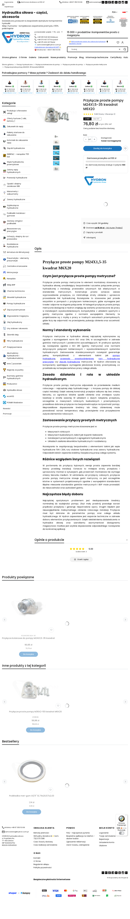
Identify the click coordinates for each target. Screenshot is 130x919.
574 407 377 (26, 91)
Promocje (7, 413)
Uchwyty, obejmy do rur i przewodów (18, 237)
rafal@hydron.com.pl (41, 93)
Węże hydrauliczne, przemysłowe (15, 163)
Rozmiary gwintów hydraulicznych (15, 377)
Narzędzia (11, 278)
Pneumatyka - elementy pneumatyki (18, 259)
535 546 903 (10, 91)
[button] (125, 49)
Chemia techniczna (16, 291)
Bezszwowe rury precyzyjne (14, 229)
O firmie (37, 861)
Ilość (85, 135)
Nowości (6, 408)
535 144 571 (58, 91)
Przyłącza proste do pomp (73, 64)
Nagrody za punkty (15, 370)
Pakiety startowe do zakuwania (16, 133)
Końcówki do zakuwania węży (17, 141)
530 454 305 (121, 91)
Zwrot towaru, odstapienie (77, 845)
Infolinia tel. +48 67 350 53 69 (48, 50)
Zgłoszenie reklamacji (75, 841)
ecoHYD (10, 396)
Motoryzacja (12, 272)
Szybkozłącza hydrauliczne (13, 206)
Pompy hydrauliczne (24, 64)
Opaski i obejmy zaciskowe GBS (14, 184)
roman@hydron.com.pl (105, 93)
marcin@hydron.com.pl (120, 93)
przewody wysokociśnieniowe (77, 358)
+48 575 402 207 (43, 42)
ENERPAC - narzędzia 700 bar (18, 155)
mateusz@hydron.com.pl (9, 93)
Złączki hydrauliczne (16, 148)
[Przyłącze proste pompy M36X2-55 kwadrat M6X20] (35, 690)
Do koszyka (28, 654)
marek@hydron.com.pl (57, 93)
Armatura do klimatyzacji (18, 252)
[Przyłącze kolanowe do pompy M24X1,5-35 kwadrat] (28, 608)
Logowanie (104, 833)
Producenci (12, 384)
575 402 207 (42, 91)
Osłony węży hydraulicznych (13, 171)
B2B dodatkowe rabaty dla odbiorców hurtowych (88, 42)
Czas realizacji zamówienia (45, 845)
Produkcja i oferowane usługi (17, 112)
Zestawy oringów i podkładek (15, 222)
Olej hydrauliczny (14, 322)
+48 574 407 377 (43, 39)
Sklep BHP (11, 285)
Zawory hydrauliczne (16, 199)
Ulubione (103, 845)
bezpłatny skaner (75, 44)
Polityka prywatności (43, 867)
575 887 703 (105, 91)
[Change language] (125, 12)
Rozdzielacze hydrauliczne (12, 245)
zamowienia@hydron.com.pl (49, 44)
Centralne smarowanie (17, 266)
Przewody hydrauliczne (17, 177)
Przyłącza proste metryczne (96, 64)
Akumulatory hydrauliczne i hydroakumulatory (15, 355)
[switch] (121, 833)
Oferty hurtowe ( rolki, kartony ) (16, 119)
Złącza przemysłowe (16, 309)
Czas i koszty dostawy (43, 841)
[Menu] (125, 815)
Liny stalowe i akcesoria (17, 328)
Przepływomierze (14, 347)
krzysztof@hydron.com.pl (25, 93)
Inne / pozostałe (14, 363)
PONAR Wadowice (15, 402)
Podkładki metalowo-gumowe (16, 214)
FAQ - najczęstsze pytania (78, 833)
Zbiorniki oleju (13, 334)
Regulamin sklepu (41, 864)
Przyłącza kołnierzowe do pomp (48, 64)
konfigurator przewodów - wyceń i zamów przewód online (123, 23)
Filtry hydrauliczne (15, 341)
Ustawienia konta (106, 842)
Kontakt (37, 858)
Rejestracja (104, 839)
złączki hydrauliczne (69, 361)
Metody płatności (41, 833)
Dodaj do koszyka (102, 148)
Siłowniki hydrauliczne (16, 297)
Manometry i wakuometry (12, 192)
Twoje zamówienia (107, 836)
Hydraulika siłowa (14, 390)
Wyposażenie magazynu (18, 316)
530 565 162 (74, 91)
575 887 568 (90, 91)
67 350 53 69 (11, 89)
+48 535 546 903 (44, 37)
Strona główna (8, 64)
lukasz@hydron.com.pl (73, 93)
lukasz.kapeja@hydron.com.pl (88, 93)
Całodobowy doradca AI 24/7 (47, 47)
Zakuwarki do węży (15, 126)
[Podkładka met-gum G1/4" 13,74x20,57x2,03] (31, 771)
